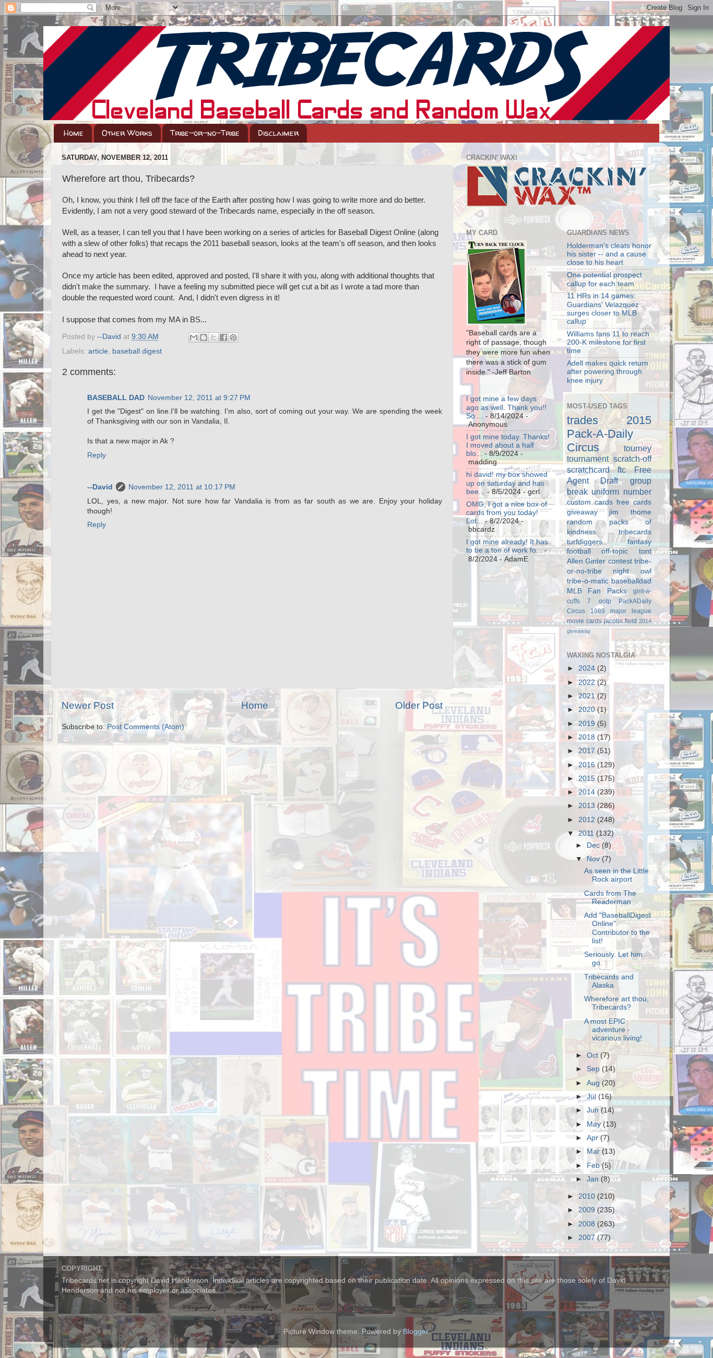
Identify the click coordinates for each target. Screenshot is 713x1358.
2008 (587, 1224)
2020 (587, 709)
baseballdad (631, 581)
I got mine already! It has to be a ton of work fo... (507, 546)
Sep (594, 1069)
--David (110, 337)
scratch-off (632, 458)
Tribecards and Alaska (609, 981)
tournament (588, 458)
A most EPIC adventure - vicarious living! (613, 1029)
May (595, 1124)
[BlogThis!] (203, 337)
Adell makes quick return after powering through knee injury (607, 371)
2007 (587, 1238)
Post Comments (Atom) (145, 727)
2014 (587, 792)
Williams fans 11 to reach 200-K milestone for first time (608, 342)
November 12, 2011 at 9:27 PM (199, 398)
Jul (592, 1097)
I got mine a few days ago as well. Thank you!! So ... (506, 407)
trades (582, 420)
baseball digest (137, 351)
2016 (587, 765)
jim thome (630, 512)
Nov (594, 859)
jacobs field (620, 621)
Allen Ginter (586, 561)
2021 (587, 696)
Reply (96, 455)
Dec (594, 845)
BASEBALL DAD (116, 398)
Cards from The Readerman (610, 897)
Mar (594, 1151)
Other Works (127, 132)
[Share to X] (213, 337)
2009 (587, 1210)
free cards (633, 502)
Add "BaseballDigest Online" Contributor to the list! (617, 928)
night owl (632, 571)
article (98, 351)
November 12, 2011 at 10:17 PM (181, 487)
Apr (593, 1138)
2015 (587, 778)
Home (74, 132)
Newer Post (88, 705)
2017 (587, 751)
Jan (594, 1179)
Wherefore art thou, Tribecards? (616, 1003)
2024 (587, 668)
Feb (594, 1165)
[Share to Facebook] (223, 337)
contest (620, 561)
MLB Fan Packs (597, 591)
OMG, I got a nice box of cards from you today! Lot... (506, 512)
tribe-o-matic (588, 581)
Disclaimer (278, 132)
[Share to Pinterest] (233, 337)
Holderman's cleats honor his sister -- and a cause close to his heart (609, 254)
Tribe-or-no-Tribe (205, 132)
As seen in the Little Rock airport (616, 875)
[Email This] (193, 337)
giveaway (582, 512)
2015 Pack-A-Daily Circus (609, 434)
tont (645, 551)
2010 (587, 1196)
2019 (587, 724)
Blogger (415, 1332)
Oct (593, 1055)
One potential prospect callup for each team (604, 279)
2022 (587, 682)
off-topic (614, 551)
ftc (621, 469)
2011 (587, 833)
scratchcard (588, 469)
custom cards (590, 502)
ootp (605, 601)
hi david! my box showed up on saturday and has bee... (507, 483)
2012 (587, 820)
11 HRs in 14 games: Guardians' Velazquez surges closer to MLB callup (603, 308)
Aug (594, 1083)
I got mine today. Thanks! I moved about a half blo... (508, 445)
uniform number (621, 491)
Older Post (419, 705)
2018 (587, 737)
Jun (594, 1110)
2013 (587, 806)
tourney (637, 448)
